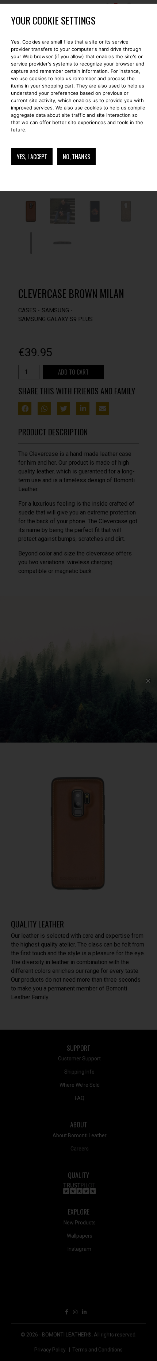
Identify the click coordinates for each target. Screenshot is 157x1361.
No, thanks (76, 156)
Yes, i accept (32, 156)
